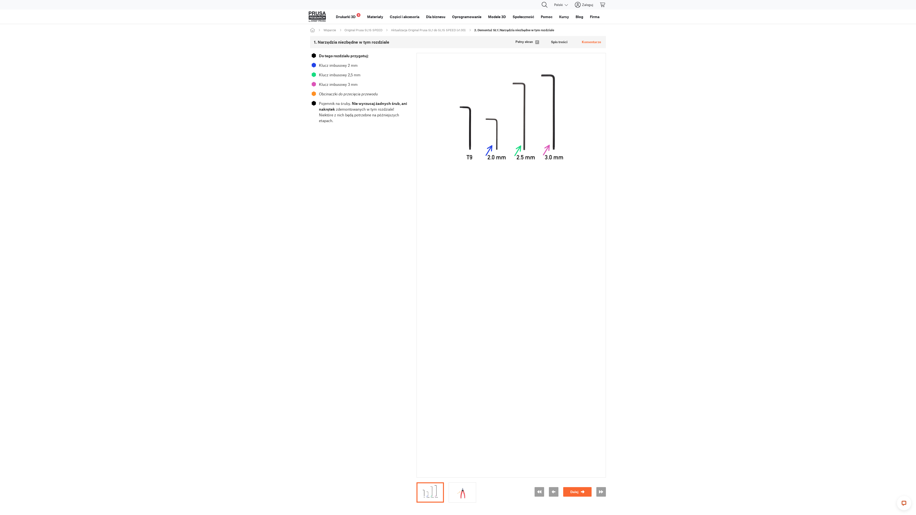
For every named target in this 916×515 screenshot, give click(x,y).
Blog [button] (579, 17)
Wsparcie (329, 30)
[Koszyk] (603, 5)
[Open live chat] (904, 503)
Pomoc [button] (546, 17)
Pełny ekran (524, 42)
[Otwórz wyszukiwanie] (544, 5)
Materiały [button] (375, 17)
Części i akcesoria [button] (404, 17)
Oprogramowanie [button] (466, 17)
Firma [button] (594, 17)
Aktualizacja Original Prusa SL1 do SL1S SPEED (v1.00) (428, 30)
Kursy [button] (564, 17)
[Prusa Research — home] (317, 16)
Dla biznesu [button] (435, 17)
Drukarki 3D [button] (347, 16)
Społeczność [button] (523, 17)
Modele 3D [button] (497, 17)
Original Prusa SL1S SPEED (363, 30)
